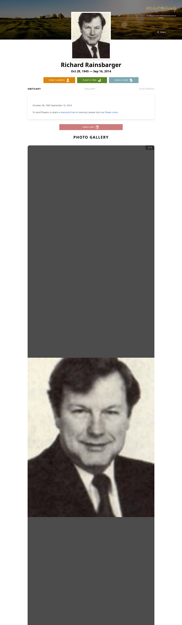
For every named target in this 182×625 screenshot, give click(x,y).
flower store (111, 112)
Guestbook (146, 88)
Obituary (34, 88)
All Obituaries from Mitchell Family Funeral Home (161, 17)
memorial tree (67, 112)
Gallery (90, 88)
